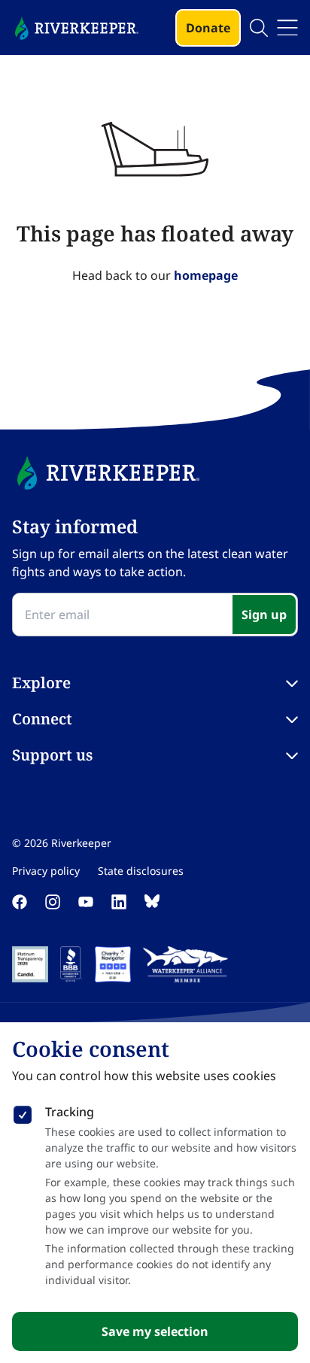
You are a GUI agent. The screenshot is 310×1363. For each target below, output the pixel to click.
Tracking (69, 1111)
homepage (206, 275)
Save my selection (155, 1331)
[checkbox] (23, 1112)
